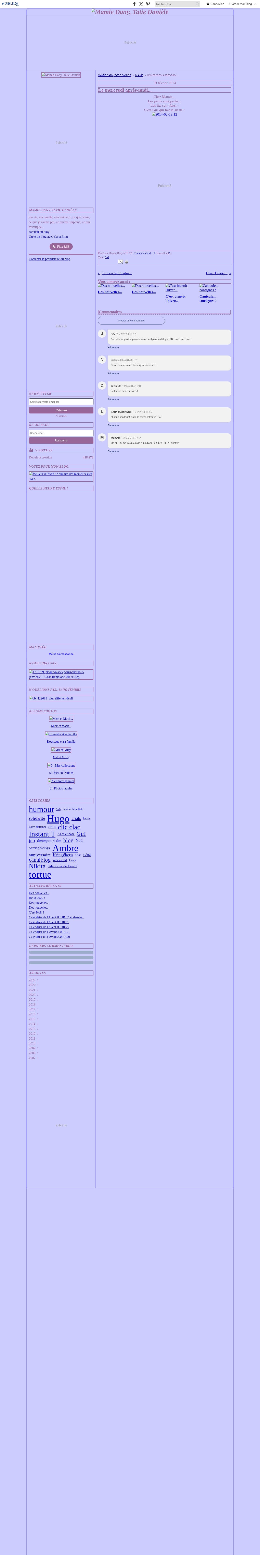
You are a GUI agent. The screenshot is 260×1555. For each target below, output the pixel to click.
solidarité (37, 818)
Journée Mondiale (73, 809)
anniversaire (40, 855)
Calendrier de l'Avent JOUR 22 (49, 927)
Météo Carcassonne (61, 653)
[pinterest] (147, 4)
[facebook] (134, 4)
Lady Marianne (37, 826)
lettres (86, 818)
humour (41, 809)
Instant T (42, 834)
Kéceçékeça (63, 855)
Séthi (87, 855)
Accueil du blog (39, 231)
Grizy (72, 859)
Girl (81, 834)
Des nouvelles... (39, 893)
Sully (58, 809)
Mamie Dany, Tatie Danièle (114, 75)
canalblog (40, 860)
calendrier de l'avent (62, 866)
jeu (32, 840)
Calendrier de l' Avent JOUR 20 (49, 936)
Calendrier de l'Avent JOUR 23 (49, 922)
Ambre (65, 848)
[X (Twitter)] (141, 4)
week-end (60, 860)
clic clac (69, 827)
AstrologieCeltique (39, 848)
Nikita (37, 866)
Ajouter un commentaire (131, 320)
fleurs (78, 855)
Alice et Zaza (66, 834)
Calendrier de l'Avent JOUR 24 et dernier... (56, 917)
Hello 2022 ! (37, 898)
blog (68, 840)
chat (52, 827)
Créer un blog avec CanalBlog (48, 236)
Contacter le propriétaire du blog (49, 259)
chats (76, 818)
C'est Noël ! (36, 912)
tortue (40, 874)
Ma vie (139, 75)
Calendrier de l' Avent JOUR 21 (49, 932)
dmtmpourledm (49, 841)
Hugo (58, 818)
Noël (79, 841)
